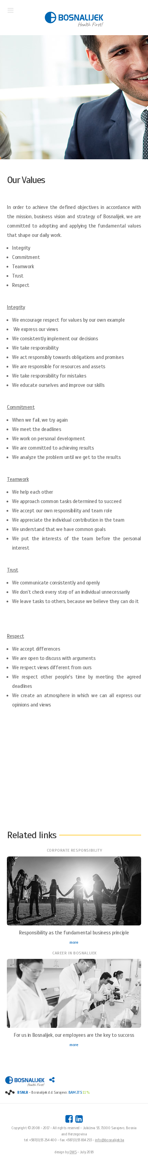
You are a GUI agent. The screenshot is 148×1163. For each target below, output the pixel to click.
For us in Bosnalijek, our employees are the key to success (74, 1035)
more (74, 942)
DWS (73, 1152)
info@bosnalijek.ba (109, 1139)
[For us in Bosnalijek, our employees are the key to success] (74, 994)
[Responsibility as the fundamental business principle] (74, 892)
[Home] (74, 20)
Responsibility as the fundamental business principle (74, 933)
